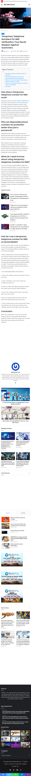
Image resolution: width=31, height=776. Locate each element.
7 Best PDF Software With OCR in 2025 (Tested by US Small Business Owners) (22, 443)
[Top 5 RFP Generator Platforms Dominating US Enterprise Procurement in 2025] (8, 456)
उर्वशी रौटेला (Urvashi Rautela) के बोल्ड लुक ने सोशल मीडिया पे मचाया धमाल (19, 538)
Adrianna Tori (6, 51)
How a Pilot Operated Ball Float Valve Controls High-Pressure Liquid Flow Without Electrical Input (7, 623)
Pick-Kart (25, 761)
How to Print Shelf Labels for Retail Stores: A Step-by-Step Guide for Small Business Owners (23, 623)
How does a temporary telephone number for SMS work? (15, 74)
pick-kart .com (15, 766)
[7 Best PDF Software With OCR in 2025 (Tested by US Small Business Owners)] (23, 436)
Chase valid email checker (17, 530)
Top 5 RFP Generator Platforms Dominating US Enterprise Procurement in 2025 (8, 463)
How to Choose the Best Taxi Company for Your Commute (18, 524)
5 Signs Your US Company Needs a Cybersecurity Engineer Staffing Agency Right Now (19, 207)
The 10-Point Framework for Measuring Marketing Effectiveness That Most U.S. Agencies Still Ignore (22, 642)
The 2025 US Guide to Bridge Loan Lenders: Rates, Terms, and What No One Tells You (7, 642)
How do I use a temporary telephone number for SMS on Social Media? (17, 84)
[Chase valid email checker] (5, 532)
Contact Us (11, 763)
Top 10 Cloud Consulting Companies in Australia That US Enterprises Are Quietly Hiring (22, 463)
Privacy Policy (18, 763)
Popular (8, 513)
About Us (6, 763)
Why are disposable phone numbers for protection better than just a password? (15, 77)
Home (3, 30)
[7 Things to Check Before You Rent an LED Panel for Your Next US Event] (15, 744)
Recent (23, 513)
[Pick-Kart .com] (9, 5)
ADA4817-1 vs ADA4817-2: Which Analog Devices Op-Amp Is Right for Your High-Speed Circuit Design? (19, 226)
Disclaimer (24, 763)
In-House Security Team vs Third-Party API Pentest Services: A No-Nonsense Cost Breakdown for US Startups (7, 445)
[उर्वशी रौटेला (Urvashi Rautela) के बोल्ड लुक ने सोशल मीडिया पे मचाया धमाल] (5, 539)
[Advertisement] (15, 343)
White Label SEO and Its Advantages (17, 544)
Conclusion (8, 86)
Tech (7, 30)
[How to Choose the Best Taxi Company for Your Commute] (5, 526)
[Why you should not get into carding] (5, 519)
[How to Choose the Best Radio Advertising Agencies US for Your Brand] (25, 739)
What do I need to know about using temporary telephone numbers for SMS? (17, 80)
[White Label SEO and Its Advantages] (5, 546)
